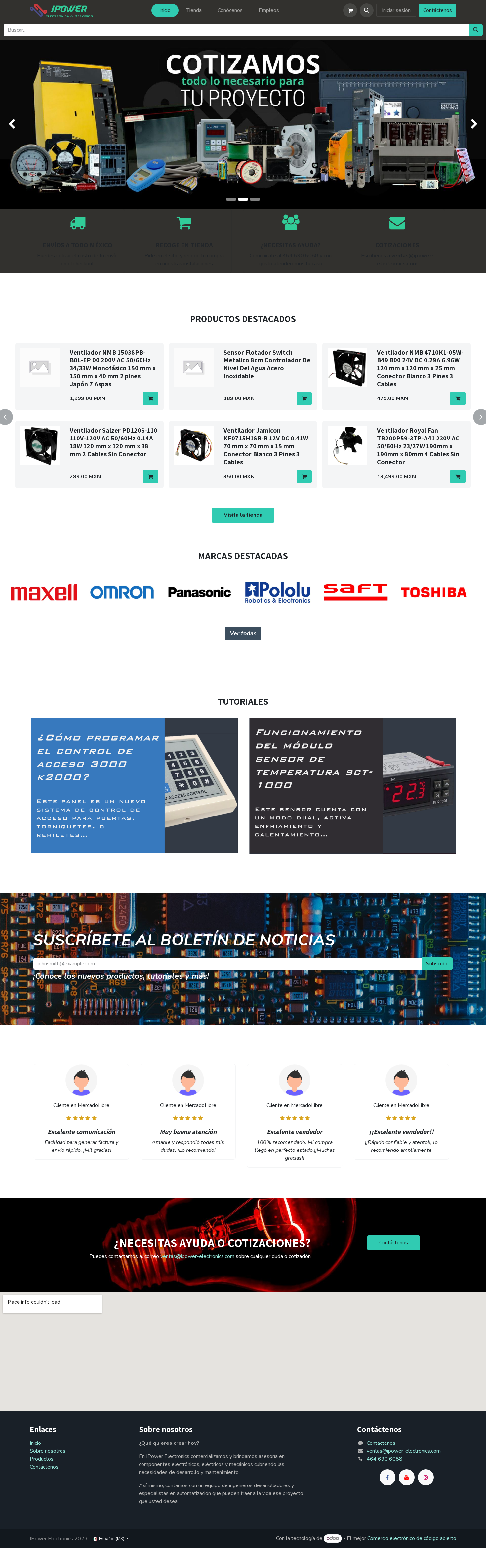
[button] (367, 10)
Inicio (35, 1443)
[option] (243, 416)
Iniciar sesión (396, 10)
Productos (42, 1459)
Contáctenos (437, 10)
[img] (19, 124)
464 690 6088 (384, 1459)
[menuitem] (165, 10)
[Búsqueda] (476, 30)
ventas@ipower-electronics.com (197, 1256)
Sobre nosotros (47, 1451)
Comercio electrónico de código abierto (411, 1538)
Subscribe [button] (437, 963)
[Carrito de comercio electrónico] (350, 10)
